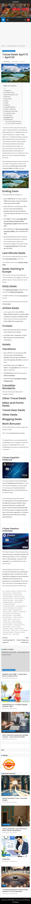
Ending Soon (7, 90)
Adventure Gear (7, 593)
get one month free (12, 246)
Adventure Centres (21, 591)
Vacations (7, 105)
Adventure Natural (16, 593)
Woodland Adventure (8, 632)
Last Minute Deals (9, 92)
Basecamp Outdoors (8, 598)
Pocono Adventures (8, 624)
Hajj (4, 885)
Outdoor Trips (6, 621)
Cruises (6, 101)
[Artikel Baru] (15, 846)
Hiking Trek (16, 611)
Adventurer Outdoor (19, 596)
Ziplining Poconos (7, 634)
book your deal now (17, 292)
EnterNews (25, 900)
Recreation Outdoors (19, 624)
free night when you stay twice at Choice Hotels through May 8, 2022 (15, 221)
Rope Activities (6, 626)
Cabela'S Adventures (8, 600)
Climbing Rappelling (8, 602)
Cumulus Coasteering (8, 608)
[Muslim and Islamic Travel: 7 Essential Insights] (15, 785)
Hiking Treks (23, 611)
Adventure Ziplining (8, 596)
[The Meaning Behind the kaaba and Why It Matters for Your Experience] (15, 877)
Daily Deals (7, 96)
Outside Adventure (7, 623)
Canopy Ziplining (19, 600)
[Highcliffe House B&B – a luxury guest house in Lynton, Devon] (15, 661)
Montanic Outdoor (7, 615)
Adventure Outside (7, 594)
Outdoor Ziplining (15, 621)
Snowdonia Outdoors (8, 628)
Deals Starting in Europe (11, 94)
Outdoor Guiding (7, 619)
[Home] (3, 20)
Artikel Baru (6, 859)
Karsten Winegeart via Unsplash (16, 433)
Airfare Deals (8, 99)
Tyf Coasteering (24, 630)
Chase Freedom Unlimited (14, 123)
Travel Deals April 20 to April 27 (8, 640)
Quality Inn (6, 794)
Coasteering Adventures (9, 604)
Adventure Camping (10, 591)
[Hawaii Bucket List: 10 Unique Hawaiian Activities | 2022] (15, 692)
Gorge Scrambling (7, 609)
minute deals (12, 259)
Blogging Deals (9, 117)
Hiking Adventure (17, 609)
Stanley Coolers (14, 630)
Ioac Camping (6, 613)
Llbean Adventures (15, 613)
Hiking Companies (7, 611)
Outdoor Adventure (8, 50)
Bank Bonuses (9, 119)
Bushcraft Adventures (19, 598)
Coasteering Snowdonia (9, 606)
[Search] (25, 20)
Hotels (6, 103)
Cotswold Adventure (21, 606)
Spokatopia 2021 (19, 628)
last (7, 259)
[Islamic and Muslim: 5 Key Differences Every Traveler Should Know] (15, 816)
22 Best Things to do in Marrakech (22, 640)
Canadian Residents (9, 107)
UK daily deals (6, 304)
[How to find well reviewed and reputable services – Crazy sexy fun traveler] (15, 722)
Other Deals (8, 115)
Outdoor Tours (16, 619)
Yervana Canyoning (20, 632)
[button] (7, 20)
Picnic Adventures (18, 623)
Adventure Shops (18, 594)
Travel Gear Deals (10, 113)
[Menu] (7, 20)
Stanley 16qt (6, 630)
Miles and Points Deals (11, 111)
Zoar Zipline (16, 634)
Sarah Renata (7, 61)
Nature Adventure (7, 617)
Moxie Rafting (17, 615)
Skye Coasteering (16, 626)
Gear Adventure (19, 608)
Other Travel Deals (10, 109)
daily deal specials (12, 290)
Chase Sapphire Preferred (14, 121)
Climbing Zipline (18, 602)
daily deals (23, 295)
